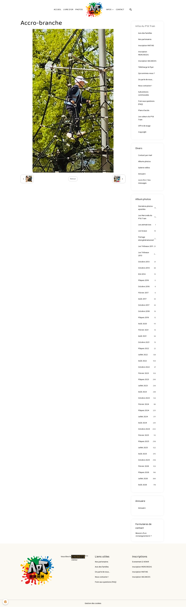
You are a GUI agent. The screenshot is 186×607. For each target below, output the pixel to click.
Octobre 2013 (147, 261)
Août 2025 (147, 453)
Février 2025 (147, 435)
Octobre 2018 (147, 311)
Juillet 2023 (147, 385)
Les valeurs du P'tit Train (146, 118)
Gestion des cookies (93, 603)
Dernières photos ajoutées (147, 208)
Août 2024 (147, 422)
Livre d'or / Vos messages (144, 182)
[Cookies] (5, 602)
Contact (120, 9)
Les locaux (147, 231)
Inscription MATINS (146, 45)
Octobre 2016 (147, 286)
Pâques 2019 (147, 317)
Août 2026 (147, 484)
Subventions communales (143, 93)
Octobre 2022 (147, 367)
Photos (79, 9)
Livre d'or (68, 9)
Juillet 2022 (147, 354)
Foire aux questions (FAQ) (146, 103)
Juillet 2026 (147, 478)
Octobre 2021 (147, 342)
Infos (109, 9)
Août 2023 (147, 391)
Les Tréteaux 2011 (147, 246)
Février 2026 (147, 466)
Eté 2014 (147, 274)
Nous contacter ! (145, 85)
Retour (73, 178)
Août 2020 (147, 323)
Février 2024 (147, 404)
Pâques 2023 (147, 379)
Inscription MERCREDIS (143, 53)
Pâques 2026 (147, 472)
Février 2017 (147, 292)
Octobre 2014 (147, 268)
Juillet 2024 (147, 416)
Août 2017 (147, 299)
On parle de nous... (145, 79)
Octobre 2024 (147, 429)
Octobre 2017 (147, 305)
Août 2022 (147, 360)
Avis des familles (145, 33)
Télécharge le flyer (146, 67)
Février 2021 (147, 330)
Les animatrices (147, 224)
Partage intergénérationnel (147, 239)
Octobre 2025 (147, 460)
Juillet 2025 (147, 447)
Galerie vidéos (144, 167)
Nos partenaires (144, 39)
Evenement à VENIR (140, 561)
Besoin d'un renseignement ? (144, 534)
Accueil (57, 9)
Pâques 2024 (147, 410)
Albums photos (144, 161)
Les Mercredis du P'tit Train (147, 217)
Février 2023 (147, 373)
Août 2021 (147, 336)
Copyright (142, 132)
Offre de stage (144, 125)
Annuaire (142, 173)
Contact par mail (145, 155)
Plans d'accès (143, 110)
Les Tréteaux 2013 (147, 254)
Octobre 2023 (147, 398)
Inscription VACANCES (147, 61)
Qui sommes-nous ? (146, 73)
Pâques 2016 (147, 280)
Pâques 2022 (147, 348)
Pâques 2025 (147, 441)
